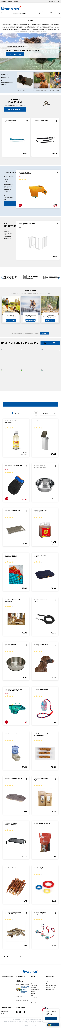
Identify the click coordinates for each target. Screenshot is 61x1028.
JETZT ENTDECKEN (15, 109)
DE (58, 1)
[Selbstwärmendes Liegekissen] (16, 619)
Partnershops (34, 985)
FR (57, 1)
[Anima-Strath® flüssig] (45, 529)
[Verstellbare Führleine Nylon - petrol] (16, 140)
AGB (47, 981)
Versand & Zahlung (50, 987)
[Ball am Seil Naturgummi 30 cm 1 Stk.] (45, 932)
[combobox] (24, 13)
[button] (2, 277)
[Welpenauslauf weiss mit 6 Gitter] (38, 243)
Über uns (33, 981)
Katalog (33, 991)
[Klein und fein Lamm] (42, 825)
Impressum (49, 983)
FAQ (32, 980)
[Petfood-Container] (42, 423)
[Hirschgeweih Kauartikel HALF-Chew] (16, 932)
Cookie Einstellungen (36, 1002)
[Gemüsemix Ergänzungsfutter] (45, 798)
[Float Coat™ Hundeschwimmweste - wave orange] (38, 191)
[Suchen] (40, 13)
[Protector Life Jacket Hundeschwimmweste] (16, 708)
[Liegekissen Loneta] (13, 780)
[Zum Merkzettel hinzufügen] (27, 121)
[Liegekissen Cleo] (13, 512)
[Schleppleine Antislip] (45, 619)
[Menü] (2, 12)
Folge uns (51, 343)
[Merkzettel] (51, 13)
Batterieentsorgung (50, 989)
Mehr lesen (10, 320)
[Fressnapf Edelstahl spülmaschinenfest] (45, 485)
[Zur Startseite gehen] (11, 8)
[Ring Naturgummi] (42, 870)
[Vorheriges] (1, 51)
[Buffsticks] (13, 870)
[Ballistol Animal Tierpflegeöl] (16, 440)
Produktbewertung (35, 989)
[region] (30, 139)
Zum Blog (44, 333)
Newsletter (33, 987)
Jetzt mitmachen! (51, 1018)
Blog (32, 983)
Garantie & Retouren (51, 985)
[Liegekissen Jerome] (45, 574)
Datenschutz (49, 980)
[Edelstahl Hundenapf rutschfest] (16, 663)
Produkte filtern (31, 404)
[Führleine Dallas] (42, 122)
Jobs (32, 995)
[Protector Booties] (16, 485)
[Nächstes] (60, 51)
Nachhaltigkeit (34, 997)
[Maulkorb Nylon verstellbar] (45, 663)
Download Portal (35, 1001)
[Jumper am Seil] (42, 691)
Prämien (33, 999)
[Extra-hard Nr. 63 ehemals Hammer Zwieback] (45, 753)
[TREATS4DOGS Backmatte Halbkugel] (16, 574)
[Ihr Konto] (55, 13)
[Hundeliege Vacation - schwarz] (16, 842)
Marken (33, 993)
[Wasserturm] (13, 736)
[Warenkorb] (58, 13)
